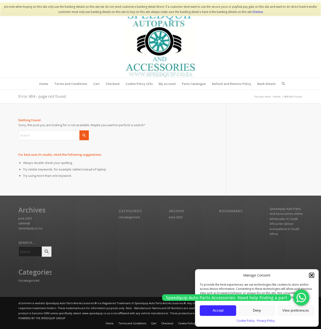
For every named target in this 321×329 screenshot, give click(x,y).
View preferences (295, 310)
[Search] (282, 84)
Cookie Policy (245, 321)
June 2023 (25, 218)
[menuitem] (43, 84)
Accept (218, 310)
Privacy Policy (266, 321)
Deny (257, 310)
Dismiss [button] (258, 12)
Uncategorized (28, 280)
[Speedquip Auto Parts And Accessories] (160, 42)
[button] (311, 275)
